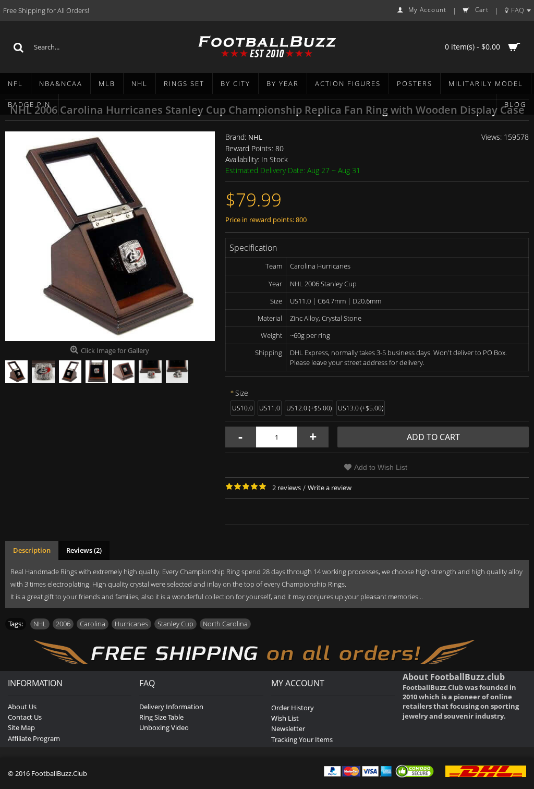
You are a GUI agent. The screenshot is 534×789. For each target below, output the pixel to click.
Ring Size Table (161, 717)
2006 (63, 623)
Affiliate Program (34, 738)
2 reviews (286, 487)
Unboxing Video (164, 727)
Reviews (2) (84, 550)
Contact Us (25, 717)
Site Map (21, 727)
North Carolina (225, 623)
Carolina (92, 623)
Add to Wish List (380, 467)
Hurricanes (131, 623)
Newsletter (288, 728)
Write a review (329, 487)
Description (32, 550)
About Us (22, 706)
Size (241, 393)
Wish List (285, 718)
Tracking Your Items (302, 739)
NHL (255, 137)
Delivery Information (171, 706)
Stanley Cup (175, 623)
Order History (292, 707)
